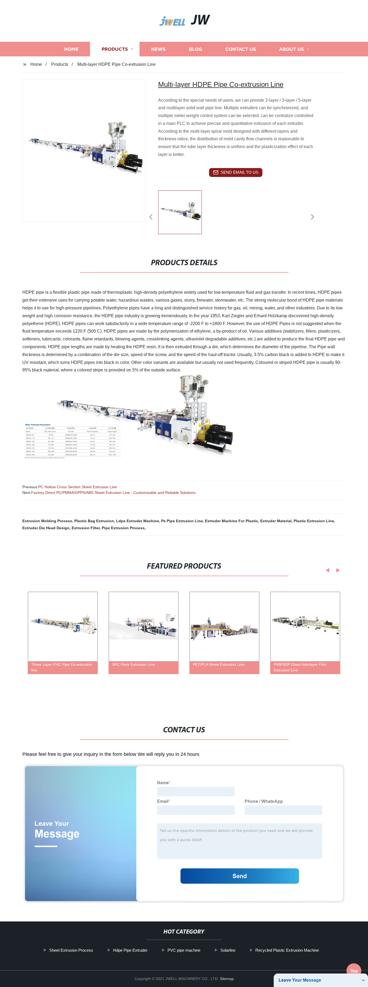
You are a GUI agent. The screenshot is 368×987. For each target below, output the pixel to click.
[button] (151, 217)
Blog (195, 49)
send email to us (239, 172)
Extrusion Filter (86, 528)
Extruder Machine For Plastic (231, 521)
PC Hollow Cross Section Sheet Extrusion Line (77, 487)
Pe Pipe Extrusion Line (182, 521)
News (158, 49)
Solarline (227, 950)
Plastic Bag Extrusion (94, 521)
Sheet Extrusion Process (71, 950)
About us (291, 49)
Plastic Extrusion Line (314, 521)
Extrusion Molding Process (47, 521)
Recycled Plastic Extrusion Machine (287, 950)
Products (115, 49)
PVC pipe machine (183, 950)
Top (354, 972)
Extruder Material (275, 521)
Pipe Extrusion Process (123, 528)
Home (71, 49)
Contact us (240, 49)
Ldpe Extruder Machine (137, 521)
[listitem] (184, 214)
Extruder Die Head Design (46, 528)
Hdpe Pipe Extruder (130, 950)
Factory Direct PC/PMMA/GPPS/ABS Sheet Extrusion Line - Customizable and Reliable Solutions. (114, 492)
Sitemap (227, 978)
